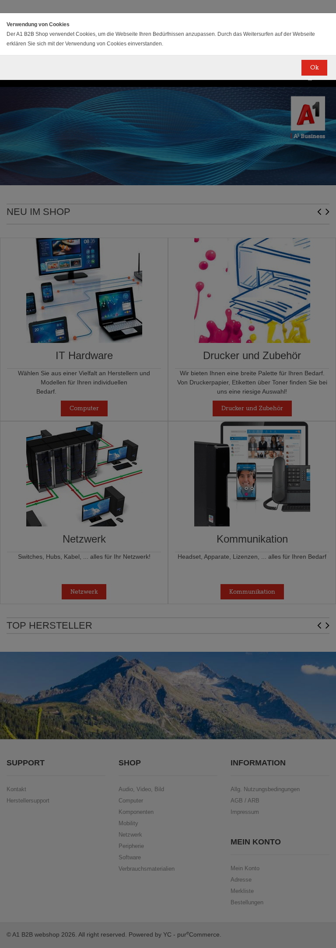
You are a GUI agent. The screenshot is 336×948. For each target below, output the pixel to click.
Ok (314, 67)
